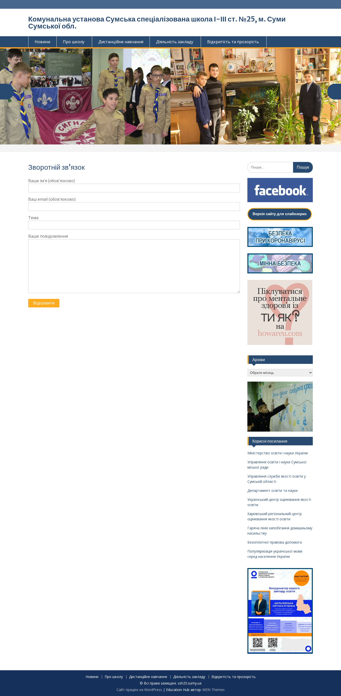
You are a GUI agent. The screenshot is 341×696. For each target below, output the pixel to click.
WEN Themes (213, 689)
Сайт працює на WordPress (139, 689)
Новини (42, 41)
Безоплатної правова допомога (274, 542)
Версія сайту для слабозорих (280, 214)
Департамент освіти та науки (272, 490)
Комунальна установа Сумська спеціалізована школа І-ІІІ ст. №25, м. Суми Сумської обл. (157, 22)
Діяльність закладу (174, 41)
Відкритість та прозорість (233, 41)
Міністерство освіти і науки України (277, 453)
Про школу (73, 41)
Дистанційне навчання (120, 41)
